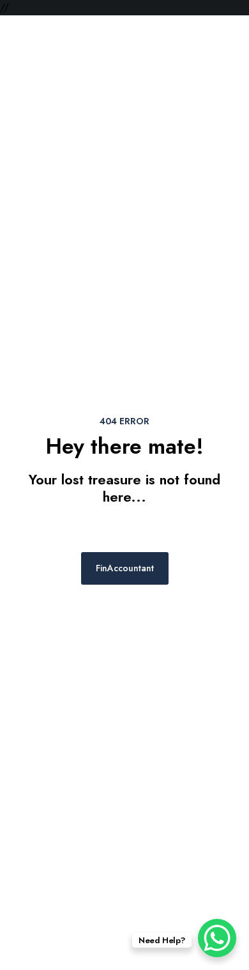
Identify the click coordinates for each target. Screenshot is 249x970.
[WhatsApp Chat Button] (217, 938)
